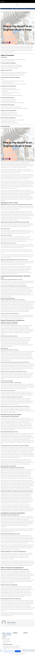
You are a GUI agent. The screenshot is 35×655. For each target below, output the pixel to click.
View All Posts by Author (11, 623)
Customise (6, 651)
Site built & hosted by (17, 654)
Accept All (18, 651)
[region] (12, 648)
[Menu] (1, 1)
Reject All (11, 651)
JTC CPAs (14, 653)
